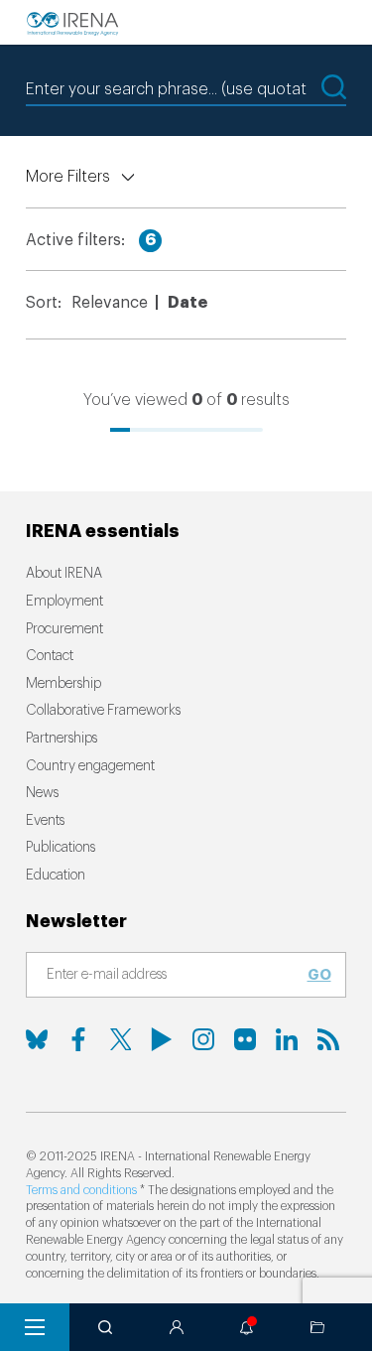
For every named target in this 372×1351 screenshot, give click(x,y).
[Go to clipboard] (317, 1327)
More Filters (68, 177)
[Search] (105, 1327)
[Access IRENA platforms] (176, 1327)
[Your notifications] (247, 1327)
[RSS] (328, 1039)
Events (45, 821)
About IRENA (64, 574)
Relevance (109, 303)
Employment (64, 601)
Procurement (64, 629)
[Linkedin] (287, 1039)
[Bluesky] (37, 1039)
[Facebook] (78, 1039)
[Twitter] (120, 1039)
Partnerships (61, 738)
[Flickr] (245, 1039)
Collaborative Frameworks (103, 711)
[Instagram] (203, 1039)
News (42, 793)
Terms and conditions (81, 1190)
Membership (63, 684)
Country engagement (90, 766)
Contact (49, 656)
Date (187, 303)
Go (319, 975)
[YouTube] (162, 1039)
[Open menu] (34, 1327)
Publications (60, 848)
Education (55, 875)
